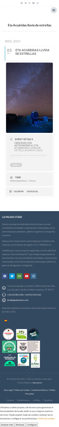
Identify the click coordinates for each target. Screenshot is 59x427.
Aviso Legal (8, 390)
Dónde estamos (23, 400)
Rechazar (20, 424)
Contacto (10, 400)
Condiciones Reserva (39, 390)
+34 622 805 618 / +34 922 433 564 (24, 294)
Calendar (19, 191)
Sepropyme (37, 383)
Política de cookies (46, 418)
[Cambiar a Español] (5, 321)
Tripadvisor (48, 400)
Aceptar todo (7, 424)
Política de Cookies (22, 390)
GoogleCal (32, 191)
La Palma (36, 400)
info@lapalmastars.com (17, 300)
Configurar (32, 424)
